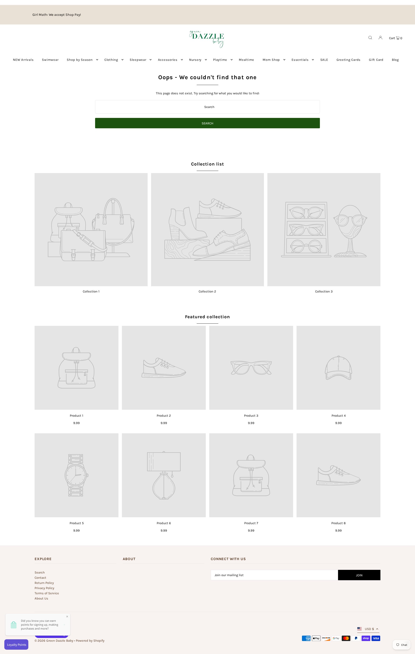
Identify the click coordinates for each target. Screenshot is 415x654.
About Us (41, 598)
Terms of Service (47, 593)
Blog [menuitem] (395, 60)
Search (40, 572)
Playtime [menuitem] (220, 60)
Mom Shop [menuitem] (271, 60)
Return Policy (44, 583)
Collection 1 (91, 291)
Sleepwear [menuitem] (138, 60)
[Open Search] (370, 38)
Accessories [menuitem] (167, 60)
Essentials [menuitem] (300, 60)
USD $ (369, 629)
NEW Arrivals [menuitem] (23, 60)
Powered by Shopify (90, 641)
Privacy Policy (44, 588)
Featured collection (207, 316)
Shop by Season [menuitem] (80, 60)
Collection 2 (207, 291)
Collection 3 (324, 291)
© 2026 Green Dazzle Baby (54, 641)
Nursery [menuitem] (195, 60)
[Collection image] (91, 229)
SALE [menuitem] (324, 60)
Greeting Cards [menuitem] (349, 60)
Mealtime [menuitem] (246, 60)
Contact (40, 578)
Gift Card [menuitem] (376, 60)
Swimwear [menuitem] (50, 60)
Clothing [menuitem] (111, 60)
